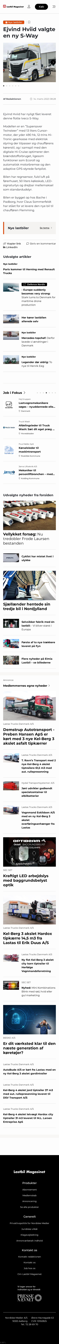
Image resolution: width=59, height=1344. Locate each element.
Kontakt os (30, 1262)
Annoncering (29, 1201)
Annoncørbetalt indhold (29, 1240)
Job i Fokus (12, 393)
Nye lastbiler (15, 22)
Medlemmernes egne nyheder (25, 685)
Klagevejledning (29, 1234)
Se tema (44, 227)
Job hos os (29, 1268)
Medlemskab (29, 1195)
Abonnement (29, 1189)
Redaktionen (13, 99)
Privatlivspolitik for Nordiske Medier (29, 1223)
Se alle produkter (29, 1207)
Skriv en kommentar (43, 243)
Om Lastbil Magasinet (29, 1274)
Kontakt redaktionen (29, 1256)
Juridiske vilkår (29, 1229)
